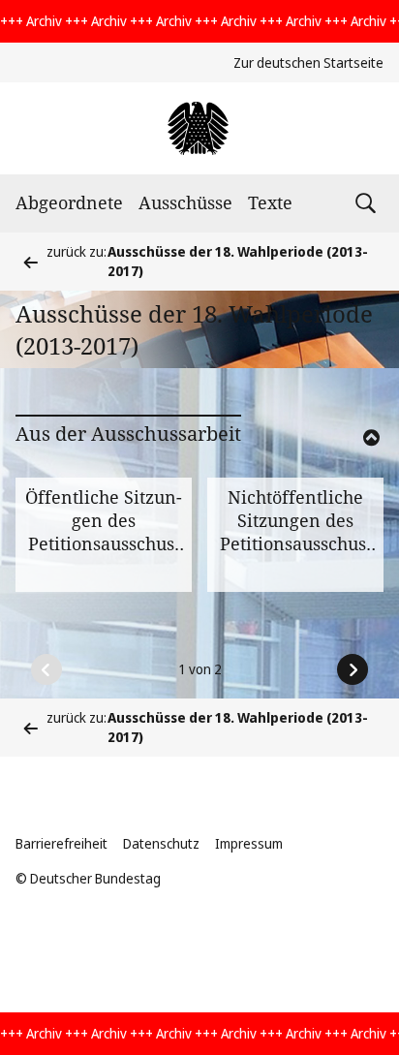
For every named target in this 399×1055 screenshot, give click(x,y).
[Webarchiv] (199, 128)
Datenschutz (161, 843)
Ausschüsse (185, 202)
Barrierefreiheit (61, 843)
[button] (345, 463)
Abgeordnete (69, 202)
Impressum (249, 843)
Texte (270, 202)
